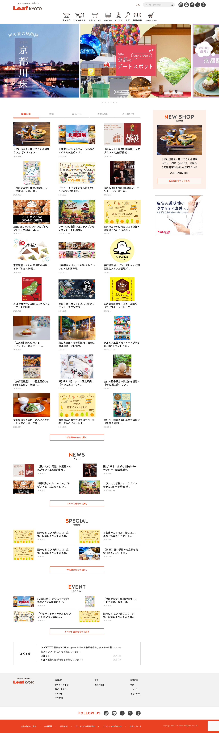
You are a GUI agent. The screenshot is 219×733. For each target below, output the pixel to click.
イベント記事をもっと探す (76, 631)
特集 (51, 113)
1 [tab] (102, 102)
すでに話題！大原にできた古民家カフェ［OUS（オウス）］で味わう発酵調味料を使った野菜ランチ (179, 163)
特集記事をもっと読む (77, 569)
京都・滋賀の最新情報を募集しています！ (62, 659)
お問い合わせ (135, 726)
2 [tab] (105, 102)
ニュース (77, 113)
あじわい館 (128, 113)
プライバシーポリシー (112, 726)
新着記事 (26, 113)
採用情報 (63, 726)
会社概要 (48, 726)
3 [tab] (108, 102)
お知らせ (45, 655)
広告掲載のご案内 (28, 726)
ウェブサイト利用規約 (85, 726)
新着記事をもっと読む (77, 437)
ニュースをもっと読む (77, 503)
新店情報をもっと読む (179, 180)
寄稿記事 (102, 113)
